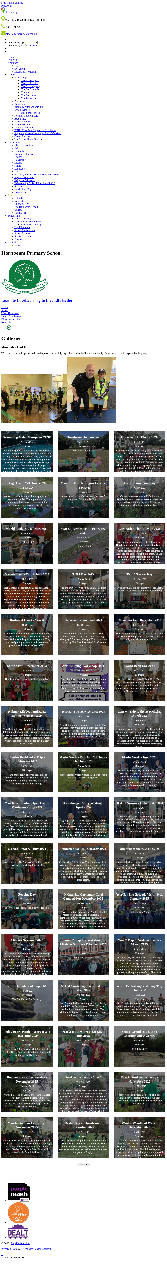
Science (18, 186)
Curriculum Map (22, 189)
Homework (20, 192)
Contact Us (13, 242)
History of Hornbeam (25, 71)
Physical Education (24, 177)
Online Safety (21, 203)
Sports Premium (22, 236)
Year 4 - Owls (28, 92)
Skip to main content (12, 2)
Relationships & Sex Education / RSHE (34, 183)
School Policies (22, 233)
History (18, 162)
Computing (20, 151)
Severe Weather (22, 124)
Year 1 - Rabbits (29, 83)
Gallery (18, 209)
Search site (6, 1257)
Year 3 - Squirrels (30, 89)
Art (16, 148)
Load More (84, 1165)
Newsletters (20, 201)
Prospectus (19, 101)
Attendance (20, 118)
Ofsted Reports (22, 136)
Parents (11, 74)
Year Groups (20, 77)
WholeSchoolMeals (4, 310)
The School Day (22, 218)
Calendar (19, 198)
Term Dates (20, 212)
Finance (18, 239)
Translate (32, 45)
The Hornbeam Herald (26, 206)
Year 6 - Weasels (29, 98)
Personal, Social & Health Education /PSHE (37, 174)
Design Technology (24, 154)
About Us (13, 62)
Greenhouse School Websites (36, 1248)
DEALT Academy (23, 127)
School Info (14, 215)
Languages (20, 168)
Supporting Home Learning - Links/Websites (37, 133)
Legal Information (20, 1243)
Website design (9, 1248)
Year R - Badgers (30, 80)
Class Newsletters (23, 145)
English (18, 156)
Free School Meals (30, 112)
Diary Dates (7, 319)
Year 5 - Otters (28, 95)
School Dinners (22, 109)
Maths (17, 165)
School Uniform (22, 121)
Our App (12, 59)
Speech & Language (31, 224)
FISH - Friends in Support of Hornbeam (35, 130)
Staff (16, 65)
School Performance (24, 230)
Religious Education (24, 180)
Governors (19, 68)
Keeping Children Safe (26, 115)
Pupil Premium (22, 227)
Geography (20, 159)
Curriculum (14, 142)
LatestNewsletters (11, 320)
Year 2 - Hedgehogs (31, 86)
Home (11, 57)
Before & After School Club (28, 106)
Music (17, 171)
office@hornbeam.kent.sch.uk (21, 33)
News (11, 195)
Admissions (20, 104)
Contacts (18, 245)
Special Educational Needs (28, 221)
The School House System (28, 139)
